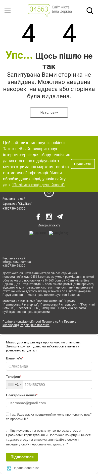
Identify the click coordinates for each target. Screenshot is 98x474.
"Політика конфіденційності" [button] (38, 185)
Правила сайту (52, 321)
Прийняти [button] (82, 164)
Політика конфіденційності (22, 321)
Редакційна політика (35, 325)
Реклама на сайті (15, 199)
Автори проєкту (49, 225)
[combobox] (14, 385)
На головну (49, 112)
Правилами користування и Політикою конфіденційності (48, 435)
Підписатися (22, 457)
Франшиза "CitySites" (17, 204)
